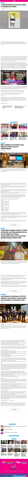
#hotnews (8, 103)
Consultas (15, 471)
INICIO (5, 471)
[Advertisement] (14, 35)
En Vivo (8, 471)
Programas (11, 471)
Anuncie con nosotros (20, 471)
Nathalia (3, 9)
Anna (4, 151)
